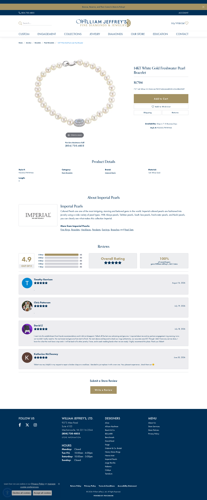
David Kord (109, 441)
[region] (74, 93)
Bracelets (38, 43)
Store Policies (153, 430)
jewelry (28, 43)
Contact (182, 34)
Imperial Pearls (110, 173)
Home (21, 43)
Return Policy (75, 486)
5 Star (40, 254)
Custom (24, 34)
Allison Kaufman (111, 426)
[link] (26, 12)
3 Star (40, 261)
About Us (152, 422)
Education (160, 34)
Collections (73, 34)
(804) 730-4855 (74, 145)
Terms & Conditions (107, 486)
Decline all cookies (21, 493)
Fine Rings (65, 229)
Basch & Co (110, 430)
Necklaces (86, 229)
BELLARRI (109, 433)
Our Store (138, 34)
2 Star (40, 264)
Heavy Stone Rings (112, 451)
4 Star (40, 258)
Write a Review (103, 390)
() (81, 254)
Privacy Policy (153, 433)
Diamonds (115, 34)
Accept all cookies (42, 493)
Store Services (154, 426)
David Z (38, 325)
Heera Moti (109, 455)
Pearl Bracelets (49, 43)
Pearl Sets (129, 229)
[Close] (203, 7)
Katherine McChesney (46, 354)
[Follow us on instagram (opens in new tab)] (35, 425)
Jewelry (95, 34)
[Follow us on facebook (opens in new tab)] (19, 425)
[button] (183, 12)
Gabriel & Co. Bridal (113, 448)
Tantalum (108, 473)
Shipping (148, 112)
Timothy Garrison (43, 279)
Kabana (108, 466)
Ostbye (108, 470)
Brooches (115, 229)
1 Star (40, 267)
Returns (175, 112)
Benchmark (109, 437)
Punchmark (108, 496)
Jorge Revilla (110, 462)
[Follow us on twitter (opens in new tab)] (27, 425)
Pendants (96, 229)
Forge (107, 444)
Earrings (106, 229)
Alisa (107, 422)
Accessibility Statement (127, 486)
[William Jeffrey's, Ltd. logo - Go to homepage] (103, 23)
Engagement (47, 34)
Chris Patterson (42, 302)
